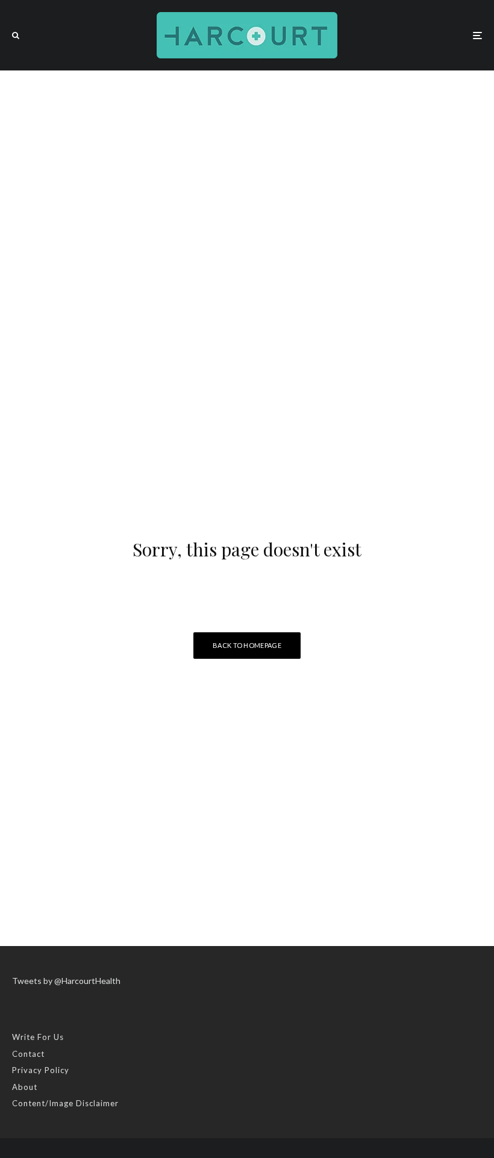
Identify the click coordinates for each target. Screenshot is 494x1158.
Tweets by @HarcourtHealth (66, 981)
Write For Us (38, 1037)
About (24, 1087)
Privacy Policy (40, 1070)
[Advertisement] (247, 160)
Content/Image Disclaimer (65, 1103)
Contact (28, 1054)
